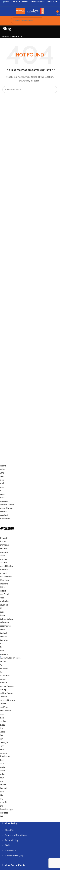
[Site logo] (30, 10)
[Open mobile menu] (4, 11)
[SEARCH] (45, 20)
